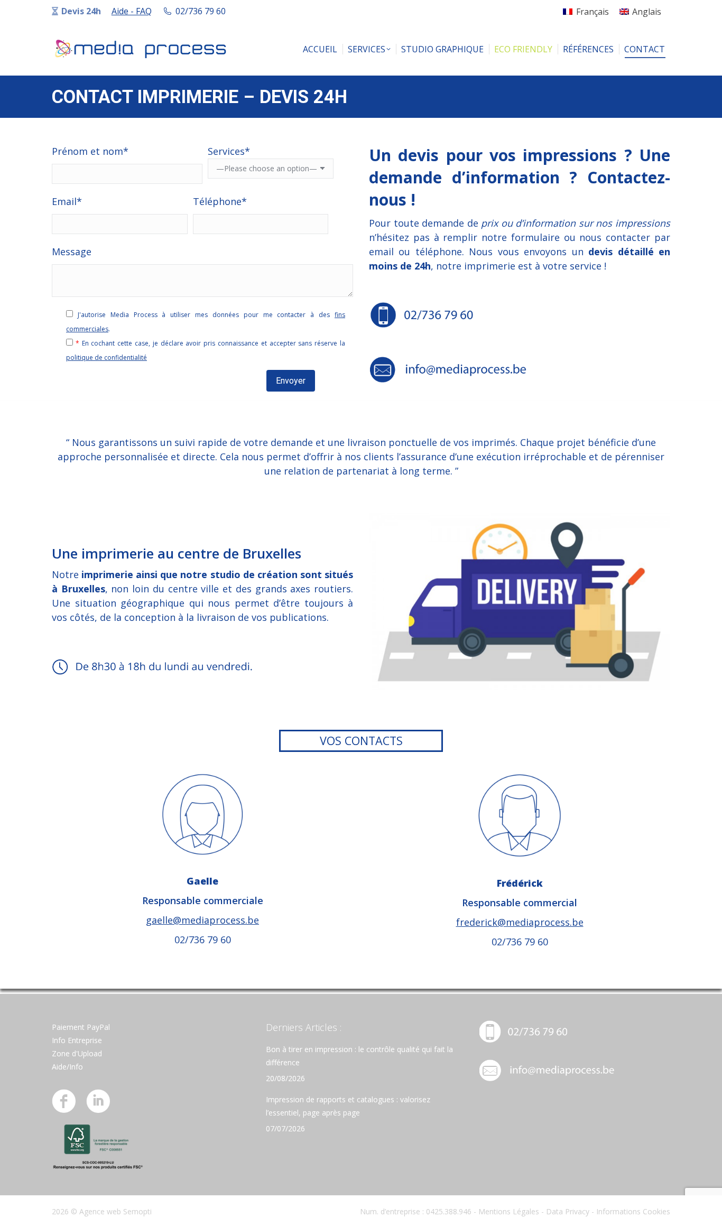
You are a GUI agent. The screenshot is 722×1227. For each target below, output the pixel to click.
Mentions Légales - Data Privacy (533, 1211)
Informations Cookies (633, 1211)
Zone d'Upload (77, 1053)
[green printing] (98, 1168)
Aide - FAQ (132, 11)
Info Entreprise (77, 1040)
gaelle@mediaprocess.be (202, 920)
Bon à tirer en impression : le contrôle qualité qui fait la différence (359, 1055)
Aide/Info (67, 1067)
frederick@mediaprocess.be (520, 922)
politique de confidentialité (106, 357)
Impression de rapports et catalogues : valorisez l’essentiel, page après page (348, 1106)
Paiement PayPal (81, 1027)
